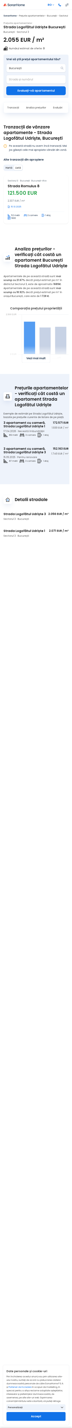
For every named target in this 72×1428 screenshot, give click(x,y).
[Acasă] (14, 5)
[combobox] (33, 68)
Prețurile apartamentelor (32, 15)
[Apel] (59, 5)
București (52, 15)
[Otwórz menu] (67, 5)
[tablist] (13, 168)
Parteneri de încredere (20, 1387)
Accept (36, 1416)
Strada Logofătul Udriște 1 (24, 531)
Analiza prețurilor (36, 107)
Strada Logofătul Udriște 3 (24, 514)
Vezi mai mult (36, 358)
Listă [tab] (18, 168)
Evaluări (57, 107)
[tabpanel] (36, 199)
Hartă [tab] (9, 168)
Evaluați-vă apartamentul (36, 91)
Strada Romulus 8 (23, 186)
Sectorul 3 (64, 15)
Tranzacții (13, 107)
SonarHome (10, 15)
